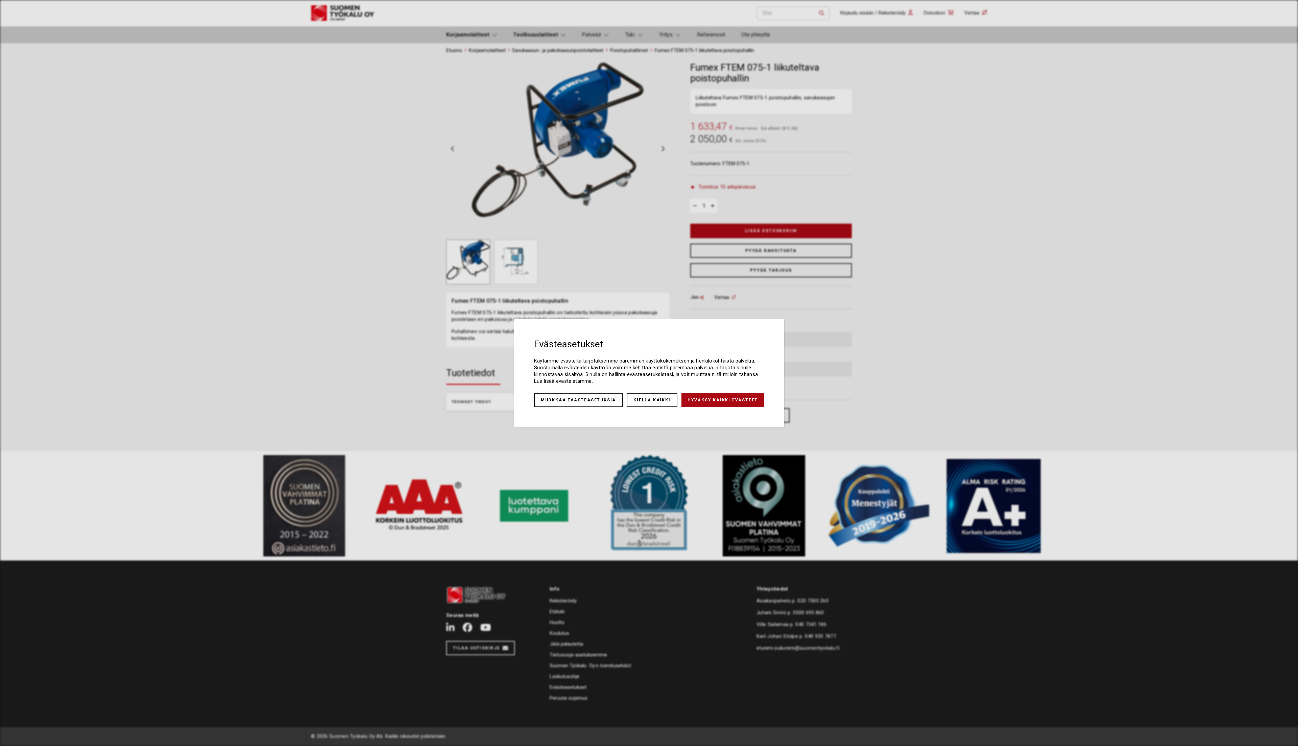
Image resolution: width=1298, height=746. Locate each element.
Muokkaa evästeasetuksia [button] (578, 400)
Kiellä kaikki (651, 400)
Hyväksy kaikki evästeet (723, 400)
